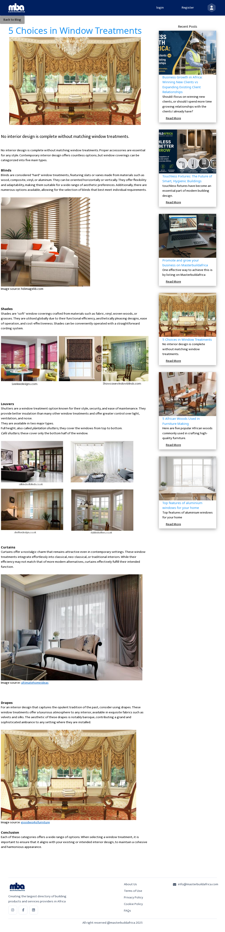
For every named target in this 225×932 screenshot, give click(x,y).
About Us (130, 884)
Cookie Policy (133, 904)
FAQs (127, 910)
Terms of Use (133, 891)
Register (188, 7)
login (160, 7)
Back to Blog (12, 19)
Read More (173, 118)
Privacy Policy (133, 897)
